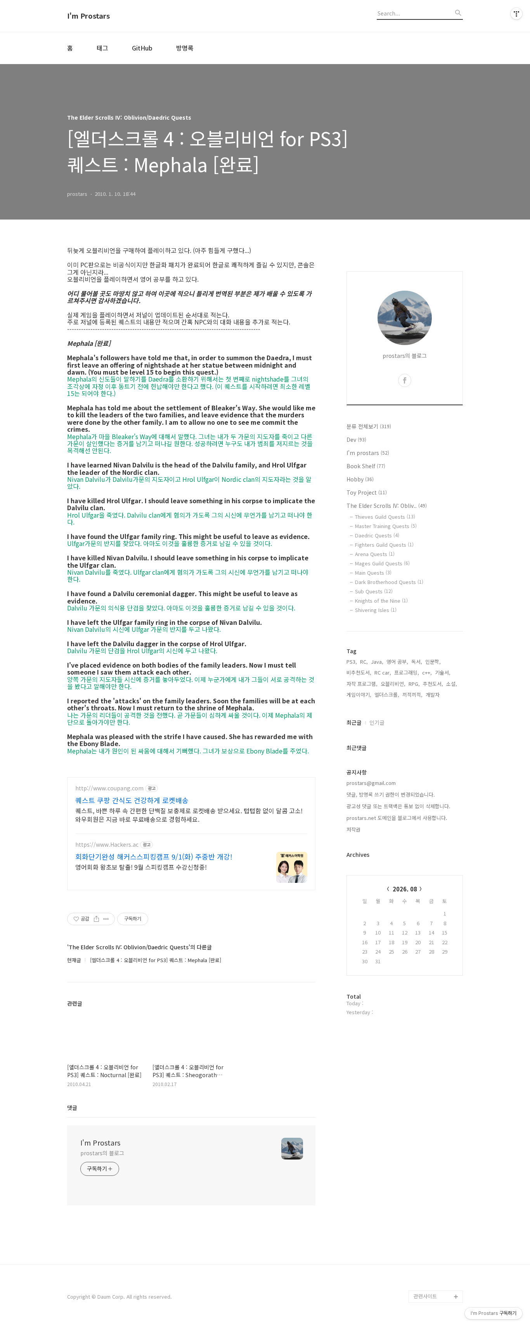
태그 (102, 47)
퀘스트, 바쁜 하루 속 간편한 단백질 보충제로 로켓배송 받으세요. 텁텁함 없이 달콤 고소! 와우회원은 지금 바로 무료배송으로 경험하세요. (189, 814)
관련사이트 (425, 1296)
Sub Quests (374, 591)
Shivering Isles (376, 610)
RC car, (382, 672)
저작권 (353, 829)
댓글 (72, 1107)
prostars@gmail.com (371, 782)
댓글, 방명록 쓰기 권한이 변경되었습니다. (390, 794)
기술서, (442, 672)
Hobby (360, 479)
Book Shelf (365, 466)
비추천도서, (358, 672)
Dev (356, 439)
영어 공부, (397, 661)
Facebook (425, 1234)
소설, (451, 683)
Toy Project (366, 492)
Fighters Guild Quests (384, 544)
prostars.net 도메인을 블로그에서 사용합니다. (396, 817)
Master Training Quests (386, 526)
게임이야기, (358, 694)
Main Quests (373, 572)
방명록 (185, 47)
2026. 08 (405, 889)
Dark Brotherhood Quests (389, 582)
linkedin (423, 1259)
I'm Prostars (88, 16)
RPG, (414, 683)
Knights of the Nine (381, 600)
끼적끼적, (412, 694)
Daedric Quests (377, 535)
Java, (377, 661)
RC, (364, 661)
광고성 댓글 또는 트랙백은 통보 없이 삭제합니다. (398, 806)
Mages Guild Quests (382, 563)
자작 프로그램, (362, 683)
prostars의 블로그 (102, 1153)
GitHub (142, 47)
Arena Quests (375, 554)
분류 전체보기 (368, 426)
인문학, (433, 661)
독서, (416, 661)
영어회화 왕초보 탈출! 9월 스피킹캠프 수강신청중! (141, 866)
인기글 (377, 722)
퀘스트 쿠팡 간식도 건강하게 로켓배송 (132, 800)
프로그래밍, (406, 672)
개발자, (433, 694)
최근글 (354, 722)
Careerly (424, 1271)
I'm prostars (367, 453)
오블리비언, (393, 683)
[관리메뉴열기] (516, 13)
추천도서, (433, 683)
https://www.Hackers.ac (107, 844)
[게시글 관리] (106, 919)
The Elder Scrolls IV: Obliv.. (386, 505)
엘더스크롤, (386, 694)
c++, (427, 672)
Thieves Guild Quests (385, 516)
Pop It (421, 1284)
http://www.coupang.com (109, 788)
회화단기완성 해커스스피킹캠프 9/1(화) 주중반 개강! (153, 856)
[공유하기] (96, 919)
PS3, (351, 661)
